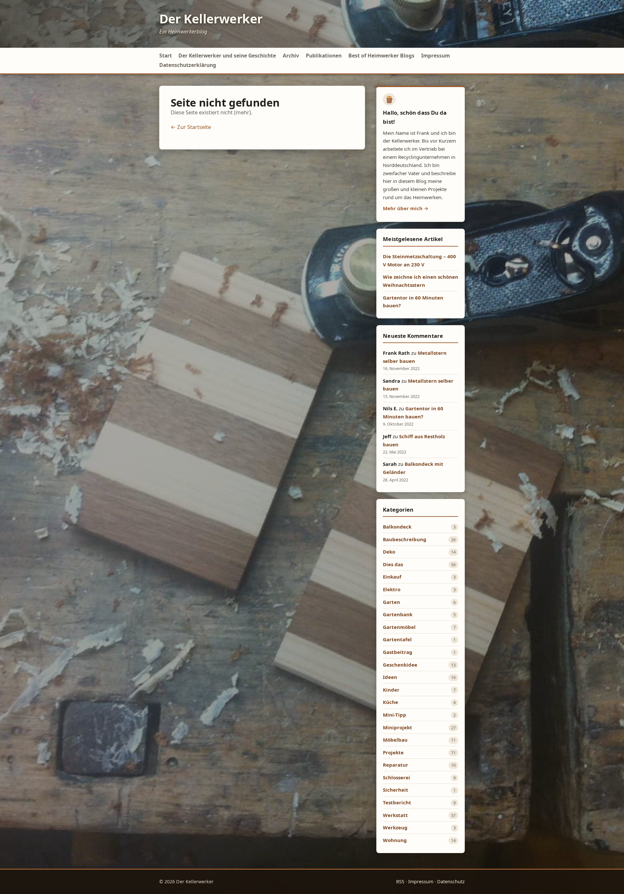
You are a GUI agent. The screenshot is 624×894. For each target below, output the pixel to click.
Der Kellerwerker (211, 18)
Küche (390, 702)
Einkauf (392, 576)
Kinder (391, 689)
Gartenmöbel (399, 627)
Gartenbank (397, 614)
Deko (389, 551)
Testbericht (397, 802)
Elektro (391, 589)
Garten (391, 602)
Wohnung (395, 840)
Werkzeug (395, 827)
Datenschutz (451, 881)
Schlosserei (396, 777)
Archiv (291, 55)
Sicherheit (395, 789)
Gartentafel (397, 639)
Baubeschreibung (404, 539)
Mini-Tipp (394, 714)
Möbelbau (395, 739)
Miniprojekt (397, 727)
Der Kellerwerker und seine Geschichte (227, 55)
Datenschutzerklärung (187, 65)
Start (165, 55)
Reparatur (395, 764)
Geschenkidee (400, 664)
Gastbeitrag (397, 652)
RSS (400, 881)
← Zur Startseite (191, 127)
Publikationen (324, 55)
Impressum (435, 55)
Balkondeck (397, 526)
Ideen (390, 677)
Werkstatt (395, 815)
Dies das (393, 564)
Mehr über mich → (405, 208)
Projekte (393, 752)
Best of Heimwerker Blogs (381, 55)
